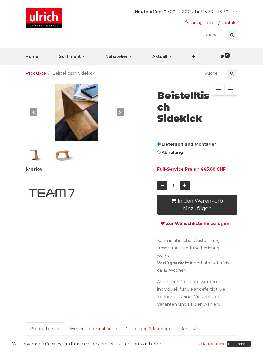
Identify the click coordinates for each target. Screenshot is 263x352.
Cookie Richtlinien (210, 344)
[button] (204, 57)
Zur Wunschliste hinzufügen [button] (197, 223)
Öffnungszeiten (201, 22)
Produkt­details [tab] (45, 328)
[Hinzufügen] (185, 185)
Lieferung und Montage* (189, 144)
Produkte (36, 73)
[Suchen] (232, 35)
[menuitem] (42, 57)
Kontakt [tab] (188, 328)
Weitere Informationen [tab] (93, 328)
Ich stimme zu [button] (238, 344)
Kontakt (229, 22)
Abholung (172, 152)
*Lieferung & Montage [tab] (149, 328)
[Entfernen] (162, 185)
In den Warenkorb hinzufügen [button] (199, 205)
